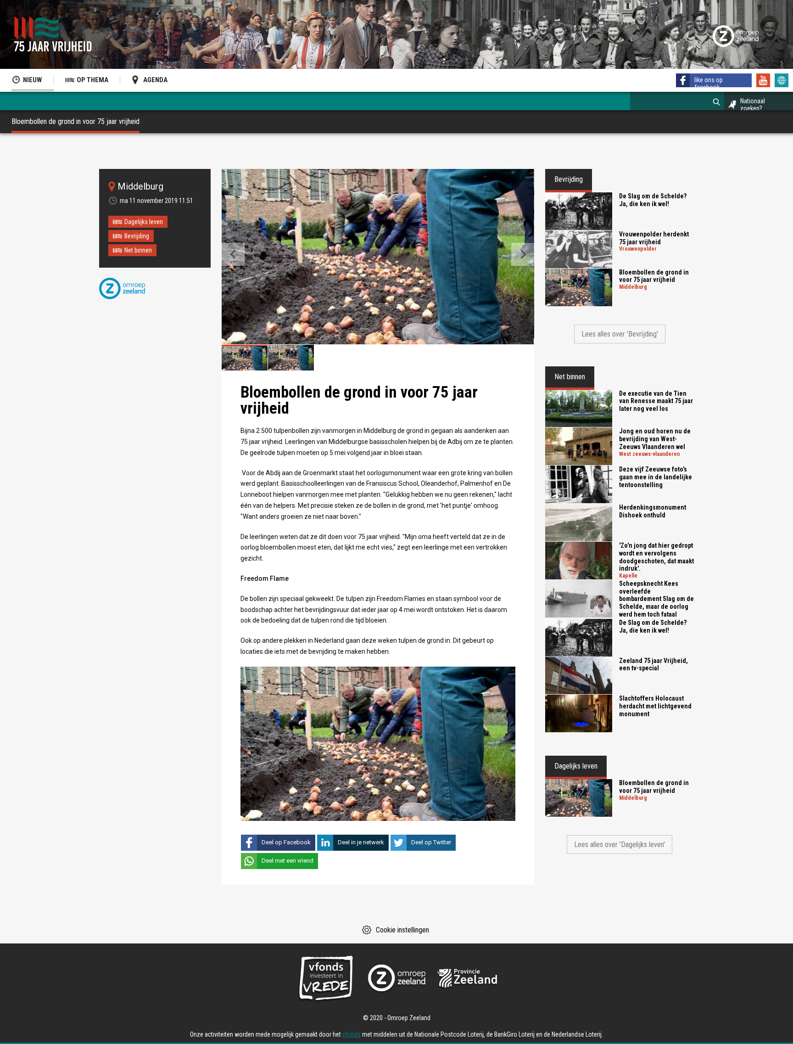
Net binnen (138, 250)
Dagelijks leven (143, 221)
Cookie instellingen (402, 930)
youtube (763, 80)
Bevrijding (136, 236)
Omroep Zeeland (122, 288)
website (781, 80)
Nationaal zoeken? (752, 104)
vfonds (351, 1034)
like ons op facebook (708, 83)
